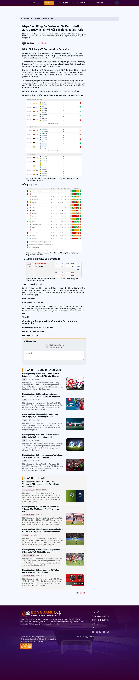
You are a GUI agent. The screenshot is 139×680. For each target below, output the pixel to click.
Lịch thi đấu (80, 3)
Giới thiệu (96, 612)
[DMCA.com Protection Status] (48, 646)
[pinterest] (108, 632)
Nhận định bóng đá (41, 18)
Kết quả (40, 3)
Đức (51, 18)
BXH (72, 3)
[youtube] (97, 632)
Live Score (32, 3)
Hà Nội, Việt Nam (89, 637)
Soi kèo (57, 3)
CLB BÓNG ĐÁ (98, 3)
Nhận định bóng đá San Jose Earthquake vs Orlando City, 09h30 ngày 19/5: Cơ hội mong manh (40, 509)
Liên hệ (95, 624)
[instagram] (104, 632)
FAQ (93, 628)
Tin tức (89, 3)
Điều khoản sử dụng (100, 620)
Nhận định (49, 3)
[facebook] (93, 632)
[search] (117, 4)
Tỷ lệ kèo (65, 3)
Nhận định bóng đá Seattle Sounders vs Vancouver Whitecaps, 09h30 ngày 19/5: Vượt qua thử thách (41, 484)
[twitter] (100, 632)
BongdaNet (28, 18)
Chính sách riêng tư (100, 616)
